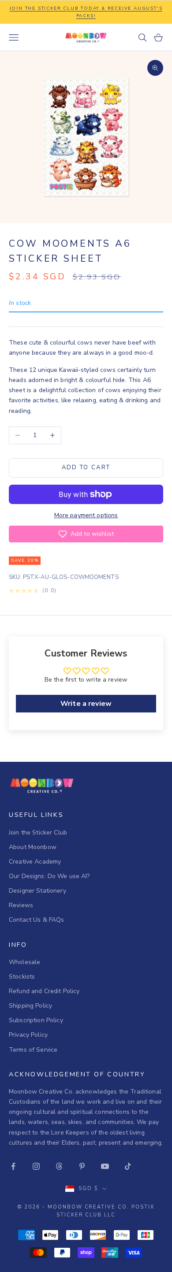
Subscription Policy (36, 1020)
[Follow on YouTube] (105, 1166)
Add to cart (86, 467)
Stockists (22, 976)
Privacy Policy (28, 1035)
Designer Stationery (37, 890)
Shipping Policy (30, 1005)
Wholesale (24, 962)
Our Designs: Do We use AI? (49, 876)
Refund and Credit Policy (44, 991)
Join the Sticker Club (38, 832)
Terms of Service (33, 1050)
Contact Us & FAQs (36, 920)
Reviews (21, 905)
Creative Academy (35, 861)
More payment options (86, 515)
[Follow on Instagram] (36, 1166)
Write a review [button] (86, 703)
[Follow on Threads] (59, 1166)
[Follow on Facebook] (13, 1166)
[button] (86, 534)
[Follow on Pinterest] (82, 1166)
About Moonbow (32, 847)
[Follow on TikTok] (127, 1166)
